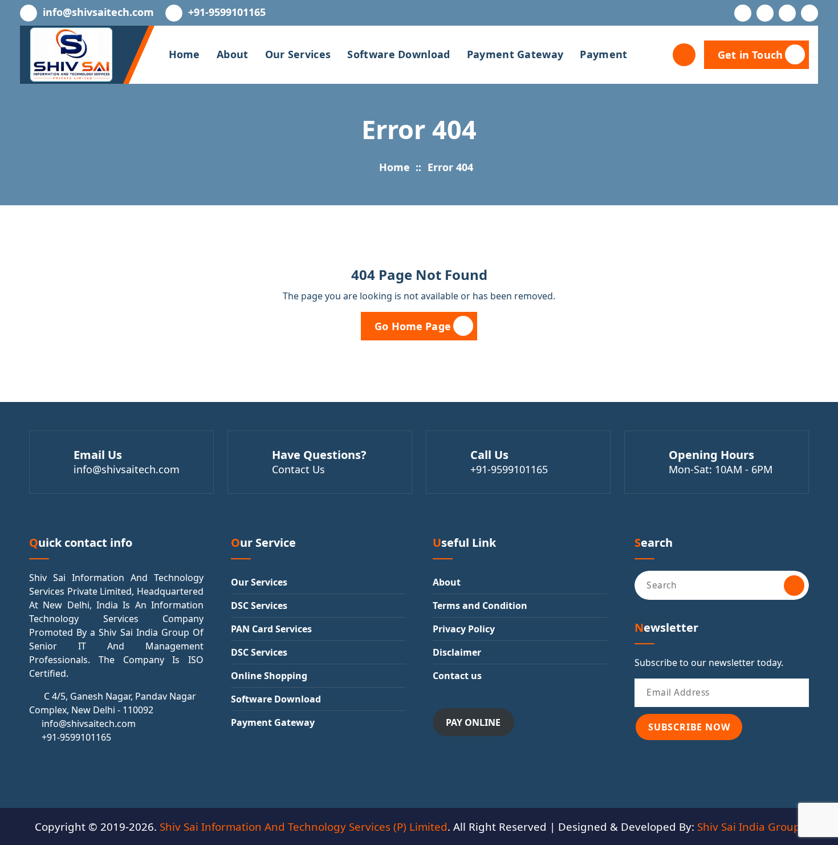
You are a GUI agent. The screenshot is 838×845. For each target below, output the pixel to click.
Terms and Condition (480, 605)
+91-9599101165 (227, 12)
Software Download (398, 54)
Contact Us (298, 469)
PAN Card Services (271, 629)
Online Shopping (269, 675)
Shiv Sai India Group (748, 826)
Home (184, 54)
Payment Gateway (515, 54)
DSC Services (259, 605)
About (233, 54)
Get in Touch (750, 55)
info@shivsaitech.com (98, 12)
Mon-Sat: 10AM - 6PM (720, 469)
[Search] (794, 585)
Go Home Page (413, 326)
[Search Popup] (684, 54)
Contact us (457, 675)
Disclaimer (457, 652)
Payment (603, 54)
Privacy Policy (464, 629)
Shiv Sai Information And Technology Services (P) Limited (304, 826)
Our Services (298, 54)
